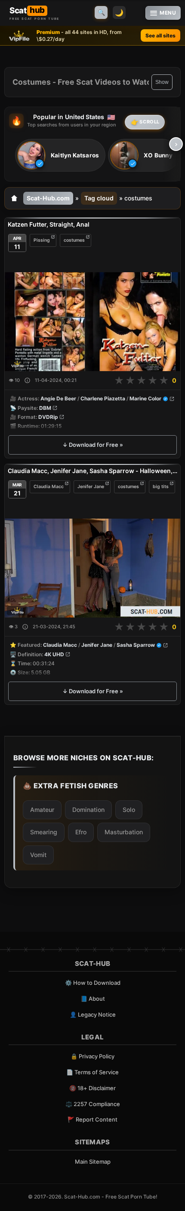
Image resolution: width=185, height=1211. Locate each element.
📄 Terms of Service (92, 1072)
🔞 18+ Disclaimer (92, 1088)
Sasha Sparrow (136, 645)
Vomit (38, 854)
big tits (161, 486)
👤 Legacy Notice (93, 1014)
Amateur (42, 809)
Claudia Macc (49, 486)
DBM (45, 408)
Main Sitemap (93, 1161)
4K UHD (54, 654)
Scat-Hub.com (48, 198)
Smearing (43, 832)
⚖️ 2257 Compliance (92, 1103)
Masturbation (124, 832)
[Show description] (27, 380)
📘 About (92, 998)
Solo (129, 809)
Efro (80, 832)
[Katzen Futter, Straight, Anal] (92, 321)
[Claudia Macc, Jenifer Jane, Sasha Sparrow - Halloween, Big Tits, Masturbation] (92, 568)
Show (162, 82)
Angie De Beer (58, 398)
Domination (88, 809)
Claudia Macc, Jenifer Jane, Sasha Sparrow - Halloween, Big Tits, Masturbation (92, 470)
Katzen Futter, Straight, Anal (48, 224)
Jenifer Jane (90, 486)
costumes (74, 240)
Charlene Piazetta (102, 398)
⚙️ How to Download (92, 982)
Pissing (42, 240)
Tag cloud (99, 198)
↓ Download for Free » (92, 444)
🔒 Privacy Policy (92, 1056)
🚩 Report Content (92, 1119)
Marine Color (145, 398)
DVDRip (48, 417)
